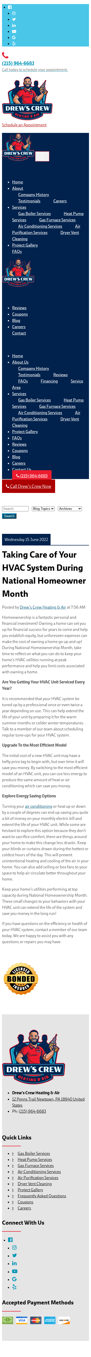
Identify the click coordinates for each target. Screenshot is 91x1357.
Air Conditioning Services (40, 226)
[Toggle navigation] (42, 156)
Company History (33, 194)
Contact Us (21, 469)
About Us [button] (20, 362)
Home (17, 182)
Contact (19, 333)
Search (9, 516)
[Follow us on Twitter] (14, 19)
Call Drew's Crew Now (30, 486)
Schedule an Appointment (24, 124)
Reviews (19, 308)
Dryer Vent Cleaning (35, 1183)
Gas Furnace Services (57, 220)
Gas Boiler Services (34, 213)
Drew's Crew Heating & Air (43, 607)
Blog (16, 320)
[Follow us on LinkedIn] (14, 25)
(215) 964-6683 (33, 476)
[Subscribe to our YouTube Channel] (14, 31)
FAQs (17, 251)
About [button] (17, 188)
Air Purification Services (46, 229)
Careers (60, 201)
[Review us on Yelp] (14, 43)
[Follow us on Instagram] (14, 13)
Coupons (20, 314)
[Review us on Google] (14, 37)
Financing (49, 381)
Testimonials (29, 201)
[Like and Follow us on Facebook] (10, 7)
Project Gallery (25, 245)
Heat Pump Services (35, 1159)
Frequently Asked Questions (42, 1195)
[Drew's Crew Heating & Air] (27, 118)
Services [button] (19, 207)
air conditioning (38, 806)
